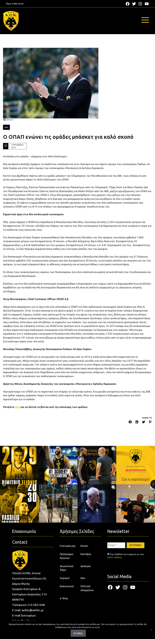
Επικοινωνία (67, 586)
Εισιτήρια (86, 554)
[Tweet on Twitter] (143, 422)
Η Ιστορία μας (68, 545)
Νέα (83, 578)
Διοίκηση (86, 566)
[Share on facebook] (130, 422)
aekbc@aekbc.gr (33, 610)
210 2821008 (36, 605)
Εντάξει (78, 633)
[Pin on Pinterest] (150, 422)
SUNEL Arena (17, 4)
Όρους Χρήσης (114, 557)
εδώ (17, 406)
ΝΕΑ (6, 127)
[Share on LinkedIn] (137, 422)
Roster (84, 545)
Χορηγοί (64, 578)
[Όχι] (151, 629)
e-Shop (64, 598)
